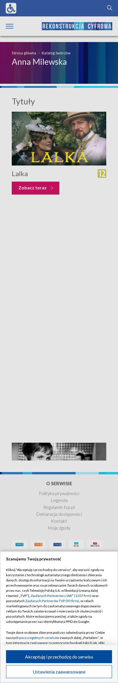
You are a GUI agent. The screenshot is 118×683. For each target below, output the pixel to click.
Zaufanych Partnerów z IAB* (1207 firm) (61, 595)
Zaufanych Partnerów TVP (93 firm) (52, 601)
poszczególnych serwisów (39, 638)
